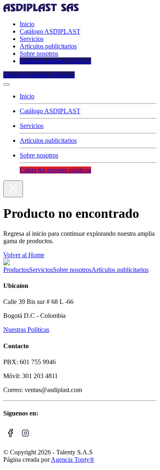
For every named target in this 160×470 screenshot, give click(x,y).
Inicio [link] (27, 24)
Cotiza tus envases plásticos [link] (55, 60)
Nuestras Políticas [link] (26, 329)
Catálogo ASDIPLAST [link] (50, 31)
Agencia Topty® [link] (72, 459)
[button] (6, 84)
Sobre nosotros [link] (39, 53)
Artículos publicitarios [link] (48, 46)
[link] (41, 10)
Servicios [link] (31, 38)
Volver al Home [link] (23, 254)
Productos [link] (16, 269)
